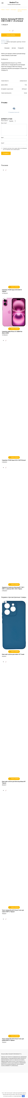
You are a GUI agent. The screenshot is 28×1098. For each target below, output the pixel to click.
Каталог (7, 9)
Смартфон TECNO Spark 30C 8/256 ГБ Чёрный (12, 290)
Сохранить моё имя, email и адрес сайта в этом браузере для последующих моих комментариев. (15, 149)
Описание (6, 48)
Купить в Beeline (11, 35)
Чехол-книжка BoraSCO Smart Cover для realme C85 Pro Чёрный (13, 911)
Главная (3, 9)
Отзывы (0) (21, 48)
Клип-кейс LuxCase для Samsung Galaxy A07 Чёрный (14, 782)
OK (23, 1096)
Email (2, 143)
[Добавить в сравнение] (13, 30)
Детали (14, 48)
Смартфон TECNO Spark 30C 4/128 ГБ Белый (14, 460)
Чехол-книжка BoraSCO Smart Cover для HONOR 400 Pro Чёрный (13, 1039)
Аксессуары (13, 9)
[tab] (7, 48)
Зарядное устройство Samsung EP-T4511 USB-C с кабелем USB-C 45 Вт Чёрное (13, 588)
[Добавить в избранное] (9, 30)
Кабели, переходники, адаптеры (22, 10)
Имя (2, 137)
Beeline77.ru (14, 2)
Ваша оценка (4, 120)
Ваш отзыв (4, 123)
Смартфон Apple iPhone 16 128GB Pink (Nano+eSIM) (12, 332)
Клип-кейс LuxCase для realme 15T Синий (13, 654)
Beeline (6, 43)
